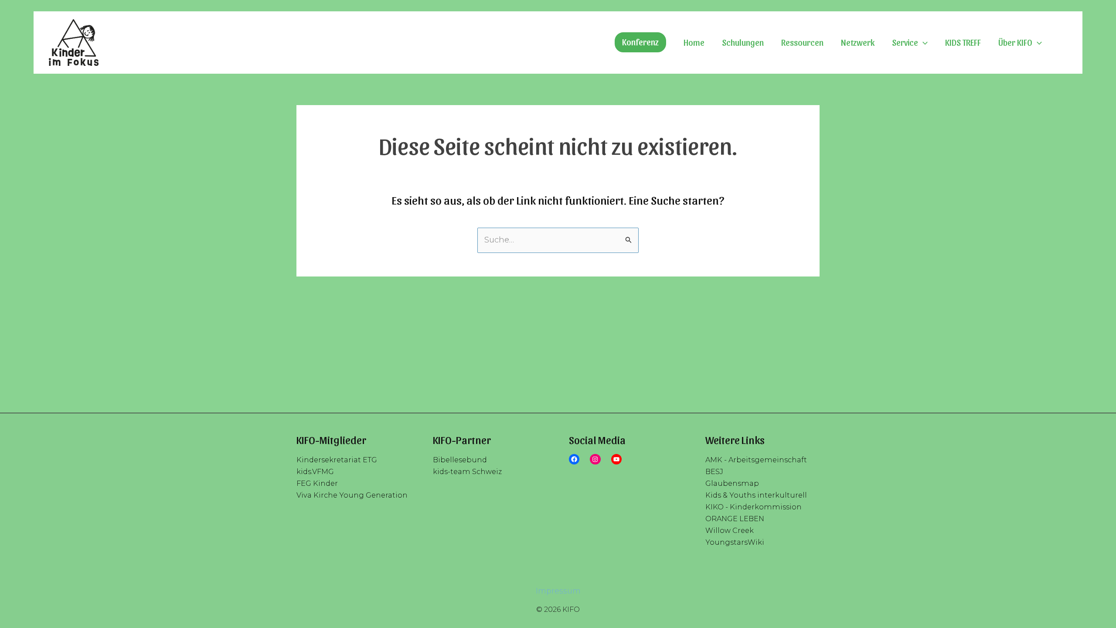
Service (905, 42)
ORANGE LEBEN (734, 518)
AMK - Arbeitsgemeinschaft (756, 459)
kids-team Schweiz (467, 471)
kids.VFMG (315, 471)
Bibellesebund (460, 459)
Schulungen (743, 42)
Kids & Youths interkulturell (756, 495)
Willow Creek (729, 530)
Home (694, 42)
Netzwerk (857, 42)
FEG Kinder (317, 483)
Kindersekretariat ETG (336, 459)
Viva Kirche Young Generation (352, 495)
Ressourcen (802, 42)
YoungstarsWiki (734, 542)
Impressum (558, 591)
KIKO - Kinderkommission (753, 506)
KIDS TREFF (963, 42)
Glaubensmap (732, 483)
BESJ (714, 471)
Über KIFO (1015, 42)
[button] (640, 42)
